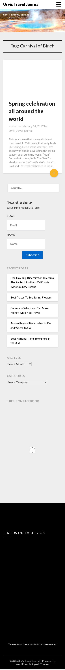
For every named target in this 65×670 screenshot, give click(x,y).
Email (11, 216)
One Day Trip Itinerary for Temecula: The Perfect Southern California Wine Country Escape (32, 282)
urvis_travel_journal (20, 130)
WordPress (22, 664)
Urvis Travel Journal (21, 4)
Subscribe (32, 254)
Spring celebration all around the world (32, 111)
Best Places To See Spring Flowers (31, 297)
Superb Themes (40, 664)
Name (11, 234)
